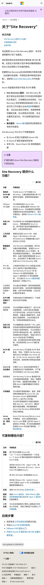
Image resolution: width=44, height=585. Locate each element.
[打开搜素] (41, 3)
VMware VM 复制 (14, 528)
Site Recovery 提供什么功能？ (15, 39)
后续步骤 (7, 45)
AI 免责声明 (6, 575)
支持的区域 (29, 490)
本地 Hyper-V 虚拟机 (33, 497)
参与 (33, 575)
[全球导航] (2, 3)
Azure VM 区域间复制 (20, 525)
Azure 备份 (21, 123)
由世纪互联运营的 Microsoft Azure (15, 571)
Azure (4, 19)
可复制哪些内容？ (11, 42)
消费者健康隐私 (16, 578)
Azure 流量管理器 (33, 278)
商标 (3, 581)
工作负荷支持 (20, 521)
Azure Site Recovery (22, 78)
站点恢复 (13, 19)
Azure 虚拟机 (18, 494)
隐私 (33, 568)
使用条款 (30, 578)
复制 (30, 106)
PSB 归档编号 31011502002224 (14, 568)
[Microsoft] (22, 3)
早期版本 (17, 575)
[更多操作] (40, 20)
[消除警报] (41, 9)
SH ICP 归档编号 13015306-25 (14, 564)
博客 (25, 575)
